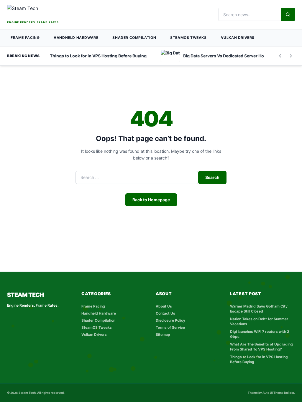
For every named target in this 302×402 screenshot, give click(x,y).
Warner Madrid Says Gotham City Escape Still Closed (259, 308)
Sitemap (163, 334)
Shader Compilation (134, 37)
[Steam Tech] (44, 12)
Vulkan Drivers (238, 37)
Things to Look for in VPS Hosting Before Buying (259, 359)
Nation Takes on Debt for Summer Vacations (259, 321)
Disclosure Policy (170, 320)
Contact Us (165, 313)
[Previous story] (280, 56)
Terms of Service (170, 327)
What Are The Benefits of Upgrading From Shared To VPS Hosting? (261, 346)
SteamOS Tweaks (188, 37)
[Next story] (291, 56)
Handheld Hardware (76, 37)
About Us (164, 306)
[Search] (288, 14)
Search (212, 177)
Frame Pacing (25, 37)
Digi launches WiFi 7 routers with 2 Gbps (259, 334)
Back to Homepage (151, 199)
